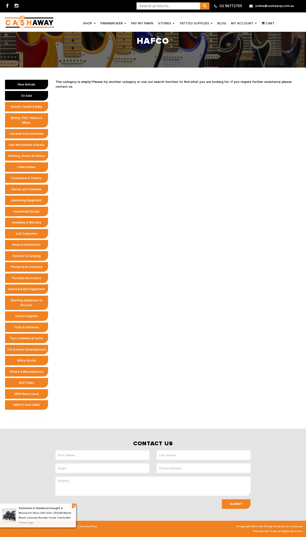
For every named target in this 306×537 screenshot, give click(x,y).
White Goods (26, 360)
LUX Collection (26, 234)
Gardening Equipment (26, 200)
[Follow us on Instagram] (16, 6)
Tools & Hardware (26, 327)
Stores (165, 23)
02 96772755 (230, 6)
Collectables (26, 167)
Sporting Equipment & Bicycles (26, 302)
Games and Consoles (26, 189)
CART (269, 23)
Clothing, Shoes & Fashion (26, 156)
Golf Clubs (26, 383)
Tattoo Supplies (194, 23)
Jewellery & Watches (26, 222)
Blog (221, 23)
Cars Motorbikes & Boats (26, 145)
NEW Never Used (26, 394)
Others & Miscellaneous (27, 372)
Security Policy (88, 526)
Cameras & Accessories (27, 134)
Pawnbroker (112, 23)
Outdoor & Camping (26, 256)
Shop (88, 23)
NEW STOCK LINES (26, 405)
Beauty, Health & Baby (26, 107)
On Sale (26, 96)
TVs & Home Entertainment (26, 349)
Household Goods (26, 211)
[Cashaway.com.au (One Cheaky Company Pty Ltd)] (29, 22)
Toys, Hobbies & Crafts (26, 338)
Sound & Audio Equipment (26, 289)
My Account (242, 23)
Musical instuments (26, 245)
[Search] (204, 6)
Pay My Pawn (142, 23)
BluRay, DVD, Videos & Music (26, 120)
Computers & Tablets (26, 178)
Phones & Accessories (27, 267)
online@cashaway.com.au (274, 6)
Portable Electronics (26, 278)
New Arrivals (26, 84)
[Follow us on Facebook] (7, 6)
